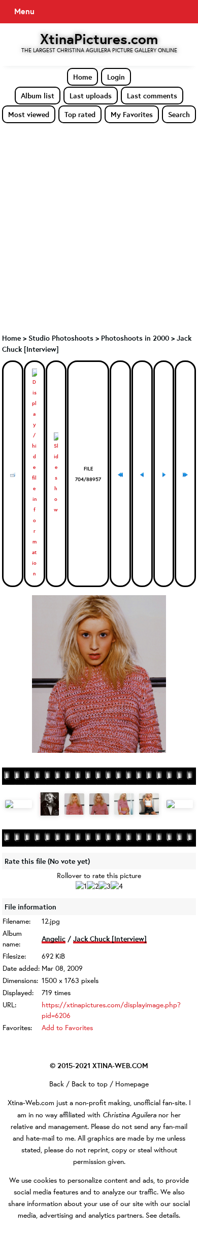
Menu (24, 11)
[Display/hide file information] (34, 473)
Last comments (152, 95)
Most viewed (28, 114)
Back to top (90, 1083)
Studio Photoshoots (60, 338)
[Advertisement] (99, 227)
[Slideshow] (56, 473)
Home (82, 77)
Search (179, 114)
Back (56, 1083)
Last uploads (91, 95)
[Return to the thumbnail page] (12, 474)
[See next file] (164, 474)
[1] (81, 886)
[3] (104, 886)
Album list (37, 95)
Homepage (132, 1083)
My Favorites (132, 114)
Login (116, 77)
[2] (92, 886)
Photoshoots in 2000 (135, 338)
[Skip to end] (185, 474)
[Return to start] (120, 474)
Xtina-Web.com (31, 1102)
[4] (117, 886)
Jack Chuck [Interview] (110, 938)
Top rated (79, 114)
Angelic (53, 938)
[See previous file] (142, 474)
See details (162, 1215)
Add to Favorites (67, 1027)
